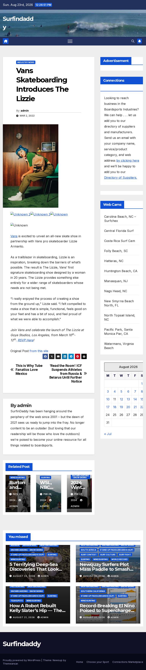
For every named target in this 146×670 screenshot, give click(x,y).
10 (108, 399)
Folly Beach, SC (116, 251)
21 (135, 407)
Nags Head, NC (115, 291)
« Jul (107, 434)
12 (121, 399)
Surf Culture (107, 554)
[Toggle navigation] (70, 41)
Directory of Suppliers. (120, 177)
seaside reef (29, 545)
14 (135, 399)
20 (128, 407)
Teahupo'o (17, 601)
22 (142, 407)
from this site (39, 351)
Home (79, 661)
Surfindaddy (21, 644)
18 (114, 407)
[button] (132, 41)
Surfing (45, 477)
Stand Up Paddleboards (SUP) (27, 554)
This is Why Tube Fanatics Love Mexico (29, 369)
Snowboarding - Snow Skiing (80, 476)
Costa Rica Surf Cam (119, 241)
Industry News (25, 62)
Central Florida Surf (119, 231)
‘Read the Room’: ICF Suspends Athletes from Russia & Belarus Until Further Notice (65, 373)
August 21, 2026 (94, 576)
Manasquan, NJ (116, 281)
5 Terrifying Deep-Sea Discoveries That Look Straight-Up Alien (34, 569)
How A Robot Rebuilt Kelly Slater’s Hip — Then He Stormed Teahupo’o (37, 610)
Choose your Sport (97, 661)
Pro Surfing (17, 586)
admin (25, 110)
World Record (119, 559)
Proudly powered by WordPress (22, 660)
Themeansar (10, 663)
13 (128, 399)
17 (108, 407)
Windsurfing (17, 477)
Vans (13, 236)
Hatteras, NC (113, 261)
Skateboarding (49, 545)
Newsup (57, 660)
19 (121, 407)
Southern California (93, 591)
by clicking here (127, 160)
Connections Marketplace (127, 661)
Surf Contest (89, 554)
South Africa (88, 550)
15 (142, 399)
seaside (15, 545)
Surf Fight (125, 554)
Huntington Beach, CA (120, 271)
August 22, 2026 (24, 576)
